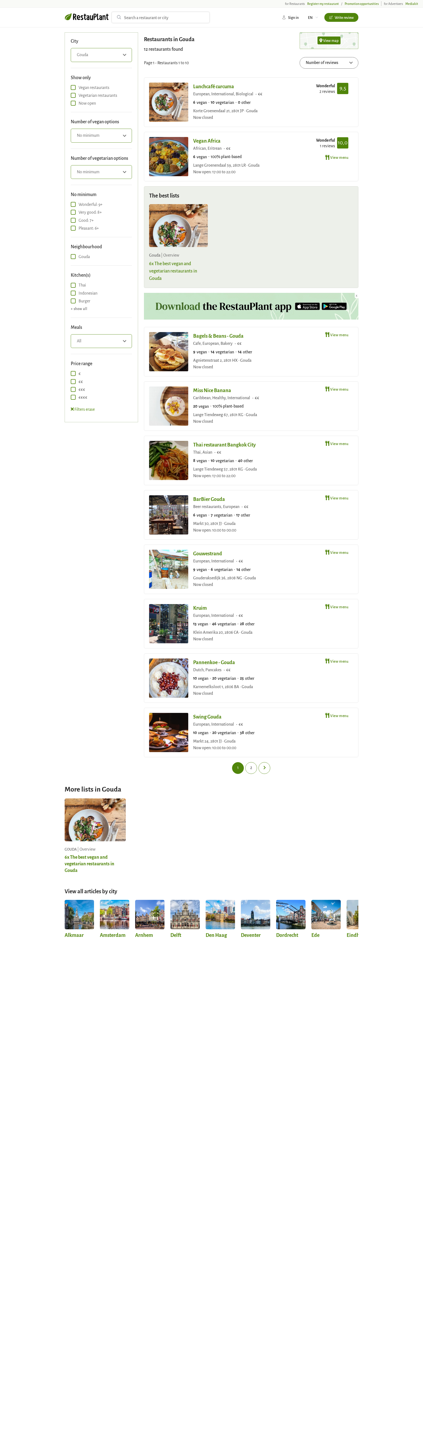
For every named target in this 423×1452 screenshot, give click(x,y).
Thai (82, 285)
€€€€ (83, 397)
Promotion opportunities (362, 3)
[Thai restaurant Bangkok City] (168, 460)
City (74, 40)
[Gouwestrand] (168, 569)
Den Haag (216, 934)
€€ (81, 381)
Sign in (293, 17)
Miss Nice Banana (212, 390)
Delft (175, 934)
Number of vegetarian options (99, 158)
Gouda (84, 256)
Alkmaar (74, 934)
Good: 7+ (86, 220)
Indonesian (88, 293)
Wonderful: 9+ (91, 204)
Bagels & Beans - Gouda (218, 335)
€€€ (82, 389)
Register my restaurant (323, 3)
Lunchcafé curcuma (213, 86)
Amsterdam (113, 934)
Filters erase (84, 409)
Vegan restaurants (94, 87)
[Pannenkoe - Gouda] (168, 678)
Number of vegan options (95, 121)
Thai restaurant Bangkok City (224, 444)
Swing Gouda (207, 716)
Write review (344, 17)
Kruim (200, 607)
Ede (315, 934)
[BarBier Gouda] (168, 514)
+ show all (79, 308)
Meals (76, 327)
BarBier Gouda (209, 498)
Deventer (251, 934)
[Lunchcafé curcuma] (168, 102)
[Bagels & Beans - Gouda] (168, 351)
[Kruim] (168, 623)
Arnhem (144, 934)
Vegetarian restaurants (98, 95)
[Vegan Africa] (168, 156)
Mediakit (411, 3)
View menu (339, 157)
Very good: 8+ (90, 212)
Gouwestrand (207, 553)
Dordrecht (287, 934)
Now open (87, 103)
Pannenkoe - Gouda (214, 662)
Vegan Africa (207, 140)
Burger (84, 301)
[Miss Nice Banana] (168, 406)
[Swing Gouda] (168, 732)
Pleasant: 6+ (89, 228)
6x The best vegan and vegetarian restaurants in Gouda (173, 270)
